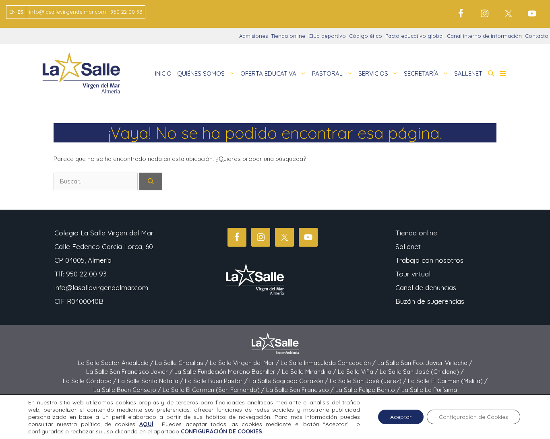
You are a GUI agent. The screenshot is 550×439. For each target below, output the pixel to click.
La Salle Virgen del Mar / (245, 363)
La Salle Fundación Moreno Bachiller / (228, 371)
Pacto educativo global (414, 36)
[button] (491, 74)
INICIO (163, 73)
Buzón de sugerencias (429, 301)
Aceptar (400, 416)
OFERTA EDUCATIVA (268, 73)
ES (20, 11)
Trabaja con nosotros (429, 260)
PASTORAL (327, 73)
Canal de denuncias (425, 287)
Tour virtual (412, 274)
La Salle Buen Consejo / (128, 390)
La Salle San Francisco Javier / (130, 371)
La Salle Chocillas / (182, 363)
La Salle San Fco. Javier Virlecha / (424, 363)
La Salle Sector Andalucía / (116, 363)
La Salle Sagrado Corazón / (289, 381)
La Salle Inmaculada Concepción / (329, 363)
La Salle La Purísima (429, 390)
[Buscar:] (96, 181)
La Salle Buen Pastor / (217, 381)
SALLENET (468, 73)
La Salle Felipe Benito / (368, 390)
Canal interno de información (484, 36)
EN (12, 11)
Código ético (365, 36)
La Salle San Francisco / (300, 390)
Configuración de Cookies (473, 416)
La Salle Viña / (359, 371)
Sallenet (408, 246)
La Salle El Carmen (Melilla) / (448, 381)
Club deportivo (327, 36)
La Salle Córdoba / (90, 381)
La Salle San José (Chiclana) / (422, 371)
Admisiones (253, 36)
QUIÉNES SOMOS (201, 73)
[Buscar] (150, 182)
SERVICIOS (373, 73)
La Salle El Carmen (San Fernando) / (214, 390)
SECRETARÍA (421, 73)
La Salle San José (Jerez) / (369, 381)
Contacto (536, 36)
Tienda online (288, 36)
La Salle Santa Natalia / (151, 381)
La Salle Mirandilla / (310, 371)
